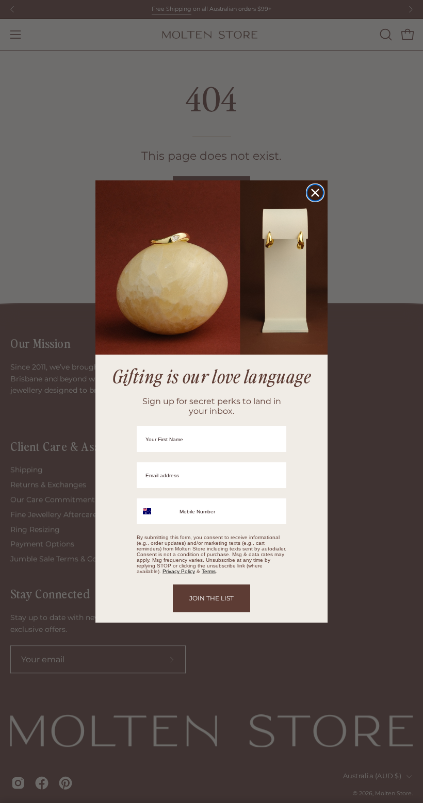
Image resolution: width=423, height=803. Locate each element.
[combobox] (155, 511)
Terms (209, 571)
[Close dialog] (315, 193)
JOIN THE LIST (211, 598)
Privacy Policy (178, 571)
